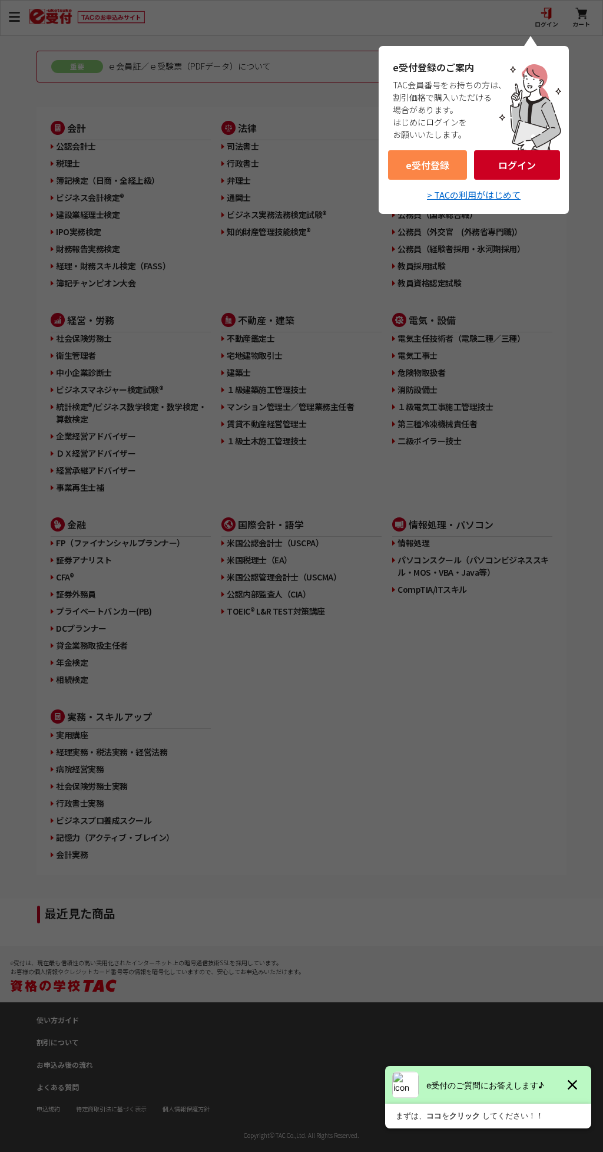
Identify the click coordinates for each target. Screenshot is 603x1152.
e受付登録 (427, 165)
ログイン (517, 165)
